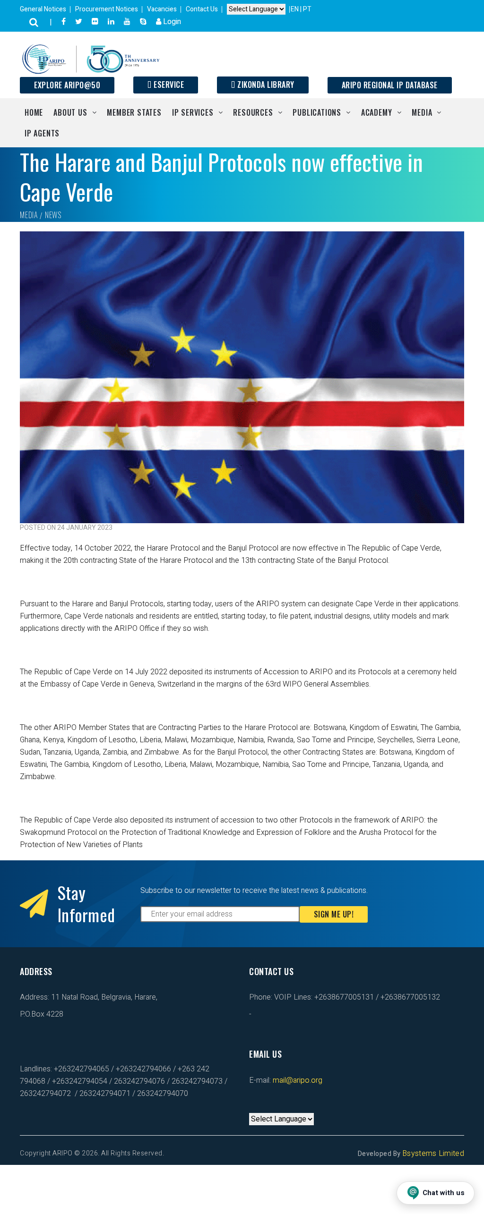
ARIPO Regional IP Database (390, 85)
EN (295, 9)
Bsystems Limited (433, 1153)
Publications (317, 112)
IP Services (193, 112)
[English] (253, 1106)
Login (171, 21)
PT (307, 9)
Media (422, 112)
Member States (134, 112)
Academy (376, 112)
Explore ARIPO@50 (67, 85)
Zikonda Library (264, 84)
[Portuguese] (262, 1106)
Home (34, 112)
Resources (253, 112)
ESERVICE (168, 84)
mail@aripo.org (296, 1080)
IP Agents (42, 133)
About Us (70, 112)
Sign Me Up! (334, 914)
